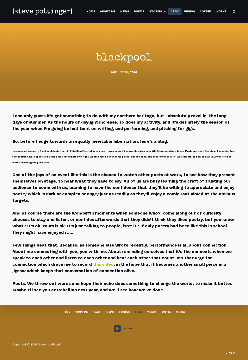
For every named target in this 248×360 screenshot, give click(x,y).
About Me (107, 11)
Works (221, 11)
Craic (174, 11)
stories (124, 312)
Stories (155, 11)
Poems (139, 11)
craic (138, 312)
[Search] (234, 11)
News (124, 11)
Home (90, 11)
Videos (189, 11)
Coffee (205, 11)
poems (109, 312)
